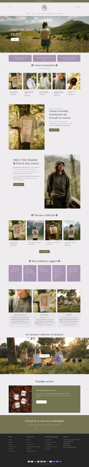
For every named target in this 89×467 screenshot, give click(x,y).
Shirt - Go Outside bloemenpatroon (14, 92)
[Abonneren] (54, 428)
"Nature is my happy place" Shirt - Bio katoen (44, 92)
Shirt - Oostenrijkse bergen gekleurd (71, 243)
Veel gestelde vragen (31, 451)
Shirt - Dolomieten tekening (34, 242)
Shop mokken (41, 401)
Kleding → (11, 439)
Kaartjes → (11, 444)
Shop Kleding (54, 130)
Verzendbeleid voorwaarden (51, 446)
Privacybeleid (48, 439)
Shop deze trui (18, 184)
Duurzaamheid (30, 444)
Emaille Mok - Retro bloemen (53, 242)
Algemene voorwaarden (50, 442)
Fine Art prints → (12, 446)
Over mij (29, 439)
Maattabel (29, 449)
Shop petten (43, 355)
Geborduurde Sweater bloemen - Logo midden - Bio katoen (59, 92)
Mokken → (11, 442)
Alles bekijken (44, 251)
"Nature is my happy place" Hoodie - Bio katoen (29, 92)
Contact (28, 442)
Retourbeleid (48, 449)
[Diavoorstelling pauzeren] (49, 375)
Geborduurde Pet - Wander (72, 92)
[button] (10, 7)
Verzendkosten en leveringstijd (33, 446)
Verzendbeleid (48, 444)
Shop (15, 39)
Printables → (11, 449)
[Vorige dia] (40, 375)
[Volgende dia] (45, 375)
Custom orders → (12, 451)
